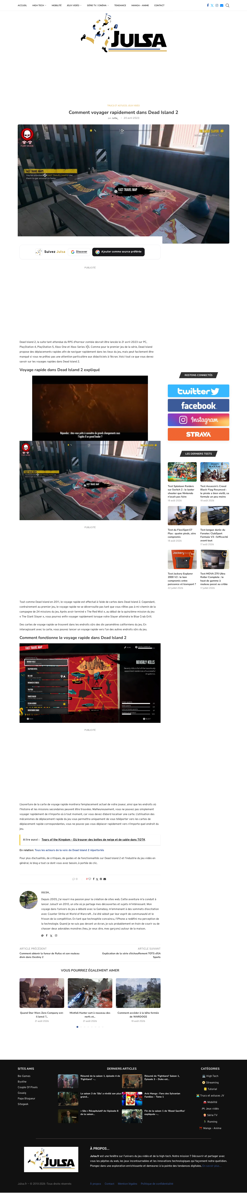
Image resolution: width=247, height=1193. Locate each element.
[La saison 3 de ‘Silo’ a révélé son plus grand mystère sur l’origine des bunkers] (68, 1099)
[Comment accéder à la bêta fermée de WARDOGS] (138, 993)
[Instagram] (217, 5)
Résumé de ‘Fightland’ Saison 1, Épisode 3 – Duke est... (162, 1077)
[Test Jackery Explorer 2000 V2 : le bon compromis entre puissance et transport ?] (182, 559)
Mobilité (56, 5)
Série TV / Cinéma (97, 5)
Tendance (120, 5)
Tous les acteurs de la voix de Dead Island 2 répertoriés (69, 850)
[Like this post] (89, 879)
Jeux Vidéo (73, 5)
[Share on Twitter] (97, 879)
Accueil (22, 5)
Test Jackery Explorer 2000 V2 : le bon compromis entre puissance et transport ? (182, 579)
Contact (159, 5)
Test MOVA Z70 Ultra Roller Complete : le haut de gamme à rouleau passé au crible (214, 579)
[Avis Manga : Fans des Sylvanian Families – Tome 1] (132, 1099)
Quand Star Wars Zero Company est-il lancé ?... (42, 1014)
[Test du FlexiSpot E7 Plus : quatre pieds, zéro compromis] (182, 515)
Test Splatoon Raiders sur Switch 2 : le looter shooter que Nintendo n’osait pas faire (181, 491)
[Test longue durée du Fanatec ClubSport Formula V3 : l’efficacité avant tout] (214, 515)
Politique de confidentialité (157, 1183)
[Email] (221, 5)
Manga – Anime (140, 5)
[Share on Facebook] (93, 879)
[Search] (227, 5)
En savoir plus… (212, 1166)
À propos (95, 1183)
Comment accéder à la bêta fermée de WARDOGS (138, 1014)
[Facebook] (208, 5)
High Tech (38, 5)
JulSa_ (115, 118)
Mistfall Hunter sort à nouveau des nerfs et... (90, 1014)
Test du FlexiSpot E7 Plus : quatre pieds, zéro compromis (182, 533)
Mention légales (127, 1183)
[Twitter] (212, 5)
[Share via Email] (104, 879)
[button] (24, 1003)
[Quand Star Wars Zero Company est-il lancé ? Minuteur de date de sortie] (42, 993)
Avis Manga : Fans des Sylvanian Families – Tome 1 (162, 1095)
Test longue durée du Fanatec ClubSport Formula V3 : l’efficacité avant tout (214, 535)
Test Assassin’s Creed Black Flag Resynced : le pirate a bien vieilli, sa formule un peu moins (214, 491)
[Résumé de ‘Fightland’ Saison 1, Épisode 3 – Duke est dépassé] (132, 1081)
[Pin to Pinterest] (101, 879)
